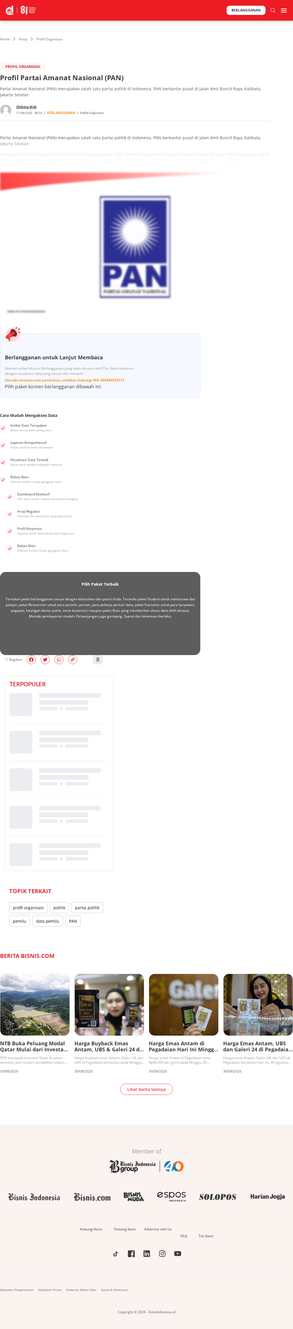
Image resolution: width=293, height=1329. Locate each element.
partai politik (87, 907)
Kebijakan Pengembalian (17, 1290)
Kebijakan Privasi (50, 1290)
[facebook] (31, 659)
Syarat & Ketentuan (114, 1290)
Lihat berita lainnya (146, 1089)
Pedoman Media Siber (81, 1290)
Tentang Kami (125, 1229)
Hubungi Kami (91, 1229)
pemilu (19, 921)
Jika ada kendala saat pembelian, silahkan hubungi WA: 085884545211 (64, 380)
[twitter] (45, 659)
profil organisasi (28, 907)
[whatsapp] (59, 659)
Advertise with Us (158, 1229)
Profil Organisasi (49, 39)
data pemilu (47, 921)
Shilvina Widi (26, 107)
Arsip (23, 39)
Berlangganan (246, 10)
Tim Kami (206, 1236)
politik (59, 907)
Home (5, 39)
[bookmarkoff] (97, 659)
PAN (73, 921)
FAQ (184, 1236)
